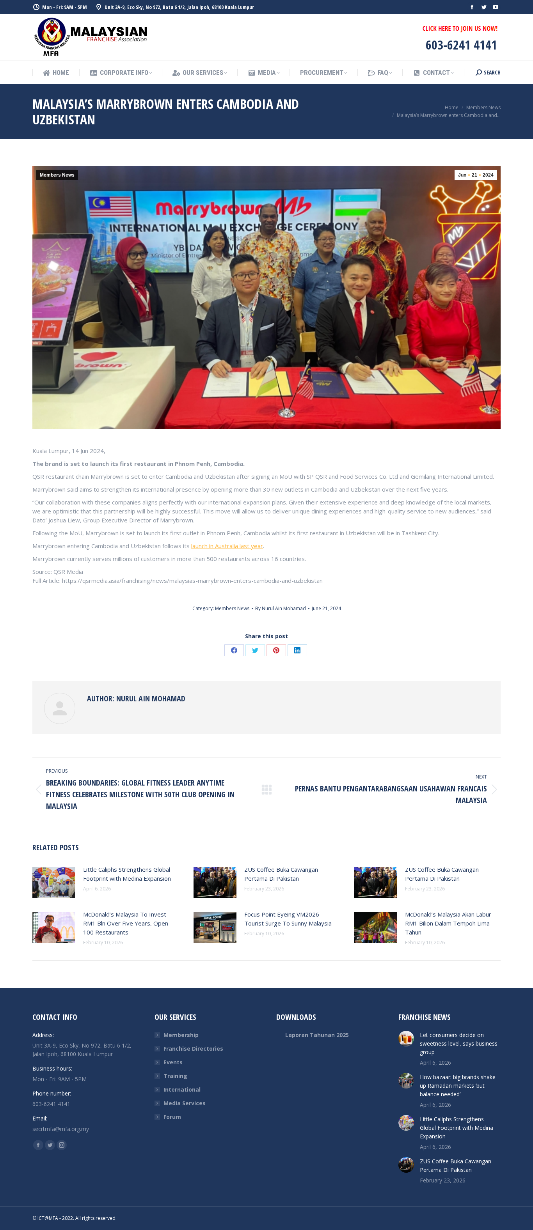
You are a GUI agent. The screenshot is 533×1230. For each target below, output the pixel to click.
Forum (172, 1116)
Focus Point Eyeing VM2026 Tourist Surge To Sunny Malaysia (288, 918)
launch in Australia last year (227, 546)
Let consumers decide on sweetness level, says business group (458, 1043)
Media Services (184, 1103)
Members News (57, 175)
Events (173, 1062)
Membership (181, 1035)
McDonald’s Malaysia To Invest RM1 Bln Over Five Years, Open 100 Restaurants (125, 923)
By (280, 608)
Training (175, 1076)
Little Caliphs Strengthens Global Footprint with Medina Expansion (127, 873)
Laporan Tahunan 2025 (317, 1035)
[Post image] (53, 882)
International (182, 1089)
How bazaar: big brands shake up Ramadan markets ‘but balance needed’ (458, 1085)
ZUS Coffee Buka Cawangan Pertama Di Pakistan (281, 873)
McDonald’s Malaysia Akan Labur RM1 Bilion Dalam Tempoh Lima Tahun (448, 923)
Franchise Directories (193, 1048)
